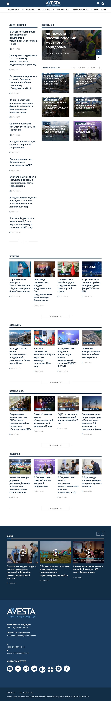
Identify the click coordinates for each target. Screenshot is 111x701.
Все (73, 68)
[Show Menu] (8, 3)
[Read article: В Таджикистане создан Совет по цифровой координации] (44, 466)
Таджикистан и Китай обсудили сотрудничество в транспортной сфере (67, 285)
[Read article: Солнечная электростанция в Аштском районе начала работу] (92, 338)
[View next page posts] (26, 241)
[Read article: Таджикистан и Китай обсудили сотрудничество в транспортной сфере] (68, 269)
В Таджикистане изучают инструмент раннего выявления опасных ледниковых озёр (23, 202)
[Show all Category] (99, 68)
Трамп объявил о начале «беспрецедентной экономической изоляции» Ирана (43, 420)
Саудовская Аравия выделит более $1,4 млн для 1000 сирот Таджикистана (88, 569)
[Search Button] (103, 3)
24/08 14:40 (15, 170)
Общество (62, 9)
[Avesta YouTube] (10, 668)
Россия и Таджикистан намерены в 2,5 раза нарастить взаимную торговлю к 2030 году (21, 223)
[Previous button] (99, 57)
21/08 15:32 (87, 296)
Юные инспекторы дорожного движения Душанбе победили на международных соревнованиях (21, 106)
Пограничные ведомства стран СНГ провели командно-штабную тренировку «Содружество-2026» (23, 82)
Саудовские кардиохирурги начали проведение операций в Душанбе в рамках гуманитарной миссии (21, 572)
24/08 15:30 (15, 135)
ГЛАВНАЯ (11, 692)
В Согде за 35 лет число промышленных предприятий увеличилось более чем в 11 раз (23, 37)
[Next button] (99, 52)
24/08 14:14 (15, 191)
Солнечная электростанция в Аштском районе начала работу (91, 353)
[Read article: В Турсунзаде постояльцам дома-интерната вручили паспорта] (92, 466)
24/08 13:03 (15, 232)
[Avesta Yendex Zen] (50, 669)
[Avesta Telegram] (59, 668)
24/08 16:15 (15, 93)
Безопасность (46, 9)
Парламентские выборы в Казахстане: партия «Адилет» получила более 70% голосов (19, 285)
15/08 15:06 (87, 434)
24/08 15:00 (15, 152)
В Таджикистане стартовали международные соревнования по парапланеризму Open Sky (55, 571)
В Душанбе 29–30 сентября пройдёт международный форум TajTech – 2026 (91, 285)
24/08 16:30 (15, 69)
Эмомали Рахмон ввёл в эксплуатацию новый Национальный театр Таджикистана (22, 181)
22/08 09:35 (87, 362)
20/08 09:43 (39, 431)
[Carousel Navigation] (100, 534)
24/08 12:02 (15, 296)
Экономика (28, 9)
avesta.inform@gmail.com (18, 653)
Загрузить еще (56, 316)
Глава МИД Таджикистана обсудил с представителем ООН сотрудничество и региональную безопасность (43, 290)
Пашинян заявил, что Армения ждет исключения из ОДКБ (20, 162)
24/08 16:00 (15, 117)
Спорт (95, 9)
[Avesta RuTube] (42, 669)
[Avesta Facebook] (18, 668)
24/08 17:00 (15, 49)
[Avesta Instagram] (26, 668)
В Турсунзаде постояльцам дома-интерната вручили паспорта (92, 482)
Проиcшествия (80, 9)
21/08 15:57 (63, 296)
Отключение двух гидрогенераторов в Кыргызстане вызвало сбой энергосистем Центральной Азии (92, 422)
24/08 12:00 (87, 491)
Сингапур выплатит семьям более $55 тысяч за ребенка (22, 126)
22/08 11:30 (39, 305)
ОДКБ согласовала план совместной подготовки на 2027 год (68, 419)
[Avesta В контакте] (34, 668)
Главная (15, 472)
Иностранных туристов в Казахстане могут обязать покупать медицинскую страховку (23, 60)
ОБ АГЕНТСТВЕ (26, 692)
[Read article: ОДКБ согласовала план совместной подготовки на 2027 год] (68, 404)
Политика (13, 9)
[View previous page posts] (21, 241)
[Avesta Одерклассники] (67, 668)
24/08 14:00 (15, 211)
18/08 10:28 (63, 428)
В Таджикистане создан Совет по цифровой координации (22, 144)
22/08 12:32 (63, 371)
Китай (104, 9)
